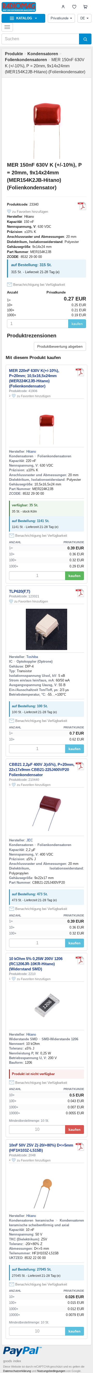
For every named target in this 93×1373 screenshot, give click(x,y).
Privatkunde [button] (59, 18)
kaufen (77, 324)
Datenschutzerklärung (17, 1370)
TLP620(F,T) (19, 591)
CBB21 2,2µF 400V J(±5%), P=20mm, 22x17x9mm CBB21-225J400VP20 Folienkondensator (41, 769)
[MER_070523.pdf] (82, 206)
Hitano (29, 216)
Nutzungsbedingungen (51, 1370)
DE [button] (82, 18)
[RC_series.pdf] (80, 960)
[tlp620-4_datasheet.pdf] (80, 593)
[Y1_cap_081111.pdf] (80, 1147)
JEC (29, 840)
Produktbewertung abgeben (60, 346)
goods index (12, 1361)
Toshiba (32, 657)
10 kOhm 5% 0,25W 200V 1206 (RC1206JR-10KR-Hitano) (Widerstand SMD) (36, 963)
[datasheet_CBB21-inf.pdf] (80, 766)
